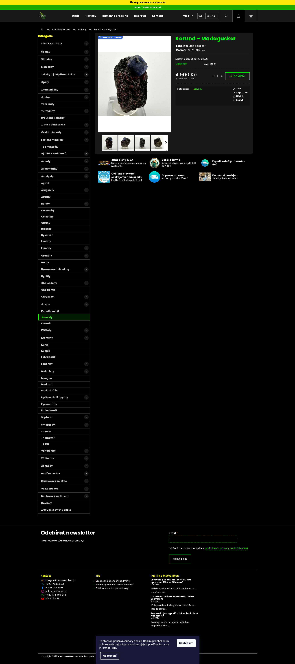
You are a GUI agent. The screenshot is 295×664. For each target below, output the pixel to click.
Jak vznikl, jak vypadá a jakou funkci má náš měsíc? (174, 614)
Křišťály (46, 330)
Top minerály (49, 146)
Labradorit (48, 357)
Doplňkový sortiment (55, 496)
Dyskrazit (47, 235)
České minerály (51, 132)
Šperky (45, 51)
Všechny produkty (51, 43)
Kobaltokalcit (50, 311)
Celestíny (47, 216)
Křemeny (47, 337)
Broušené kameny (53, 117)
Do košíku (239, 76)
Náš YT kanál (52, 598)
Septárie (46, 417)
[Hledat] (226, 16)
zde (114, 648)
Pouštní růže (49, 390)
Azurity (45, 196)
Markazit (47, 384)
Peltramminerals (54, 587)
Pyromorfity (49, 404)
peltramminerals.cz (56, 591)
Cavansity (48, 210)
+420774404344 (55, 584)
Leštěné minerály (52, 139)
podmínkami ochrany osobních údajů (226, 548)
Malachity (47, 371)
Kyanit (45, 350)
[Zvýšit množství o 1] (221, 74)
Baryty (45, 203)
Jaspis (45, 304)
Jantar (45, 97)
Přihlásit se (180, 559)
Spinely (46, 431)
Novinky (46, 503)
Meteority (47, 67)
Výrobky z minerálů (53, 153)
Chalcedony (49, 283)
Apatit (45, 183)
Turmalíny (48, 111)
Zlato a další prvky (53, 124)
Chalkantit (48, 289)
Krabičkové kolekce (54, 481)
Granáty (46, 255)
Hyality (45, 276)
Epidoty (46, 241)
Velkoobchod (50, 488)
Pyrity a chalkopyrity (54, 397)
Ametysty (47, 176)
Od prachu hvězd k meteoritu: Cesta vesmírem (172, 597)
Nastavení (110, 656)
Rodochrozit (49, 410)
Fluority (46, 248)
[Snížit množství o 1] (213, 74)
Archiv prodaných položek (56, 509)
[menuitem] (75, 16)
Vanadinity (48, 450)
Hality (45, 262)
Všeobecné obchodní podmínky (113, 580)
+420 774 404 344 (56, 594)
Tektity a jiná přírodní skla (58, 74)
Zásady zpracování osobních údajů (114, 584)
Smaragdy (48, 424)
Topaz (45, 443)
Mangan (46, 378)
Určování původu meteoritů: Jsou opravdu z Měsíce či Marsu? (171, 581)
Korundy (47, 317)
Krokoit (46, 323)
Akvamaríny (49, 168)
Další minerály (50, 473)
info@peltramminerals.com (60, 580)
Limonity (47, 363)
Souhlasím (186, 643)
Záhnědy (47, 466)
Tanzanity (47, 104)
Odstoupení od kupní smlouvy (112, 588)
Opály (45, 82)
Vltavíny (46, 59)
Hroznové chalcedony (55, 269)
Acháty (45, 161)
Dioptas (46, 229)
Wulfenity (47, 458)
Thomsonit (48, 437)
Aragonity (47, 190)
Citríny (45, 222)
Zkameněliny (49, 89)
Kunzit (45, 344)
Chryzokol (48, 296)
